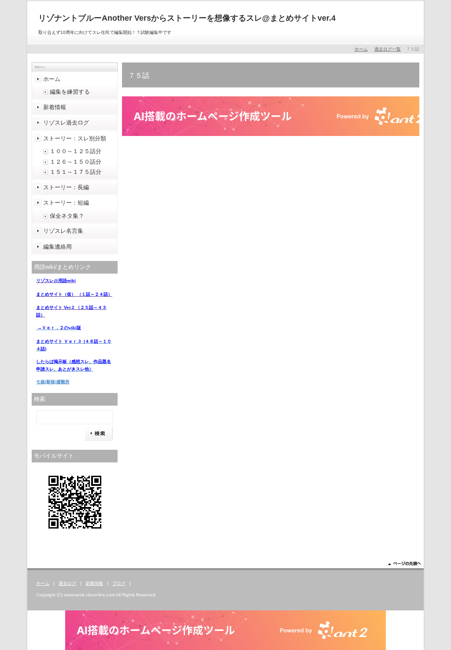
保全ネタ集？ (67, 216)
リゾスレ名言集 (63, 231)
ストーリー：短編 (66, 202)
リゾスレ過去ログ (66, 122)
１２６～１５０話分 (75, 161)
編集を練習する (70, 91)
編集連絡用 (57, 246)
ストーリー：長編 (66, 187)
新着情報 (54, 107)
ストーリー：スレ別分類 (74, 138)
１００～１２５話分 (75, 151)
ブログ (119, 583)
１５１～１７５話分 (75, 172)
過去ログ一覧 (387, 49)
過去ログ (67, 583)
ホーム (361, 49)
